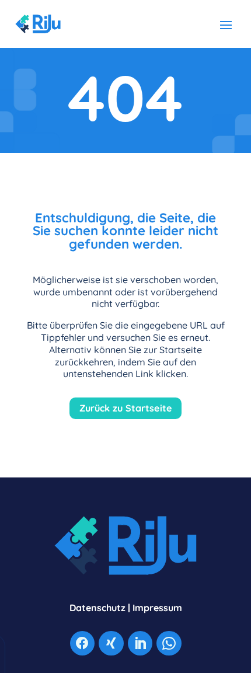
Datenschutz (97, 607)
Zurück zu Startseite (125, 408)
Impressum (157, 607)
